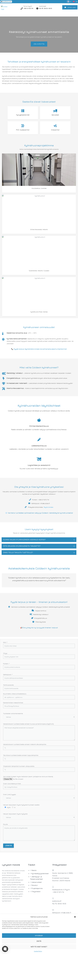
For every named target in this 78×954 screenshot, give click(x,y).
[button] (75, 917)
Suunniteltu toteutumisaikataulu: (15, 694)
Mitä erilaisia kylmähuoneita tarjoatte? (39, 546)
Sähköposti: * (7, 674)
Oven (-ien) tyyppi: (9, 794)
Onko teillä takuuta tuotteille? (39, 552)
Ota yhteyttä (39, 44)
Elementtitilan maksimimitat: (13, 702)
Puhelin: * (6, 663)
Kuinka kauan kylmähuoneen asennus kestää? (39, 540)
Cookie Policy (38, 951)
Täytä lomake (48, 507)
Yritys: (5, 653)
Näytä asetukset (39, 947)
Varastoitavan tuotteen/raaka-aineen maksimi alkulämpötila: (24, 744)
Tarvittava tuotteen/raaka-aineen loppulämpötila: (20, 755)
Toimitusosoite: (8, 685)
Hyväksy (39, 935)
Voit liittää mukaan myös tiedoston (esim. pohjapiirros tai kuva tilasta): (28, 776)
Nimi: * (5, 642)
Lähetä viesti (71, 7)
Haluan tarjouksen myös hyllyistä (15, 814)
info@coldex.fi (66, 913)
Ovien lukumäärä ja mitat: (12, 783)
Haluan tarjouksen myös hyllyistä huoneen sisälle (21, 805)
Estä (39, 941)
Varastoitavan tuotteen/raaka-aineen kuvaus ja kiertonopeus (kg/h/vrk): (28, 724)
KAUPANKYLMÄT (6, 1)
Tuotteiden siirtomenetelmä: (13, 713)
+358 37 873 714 (28, 8)
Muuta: (5, 824)
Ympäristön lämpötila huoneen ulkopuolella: (19, 766)
